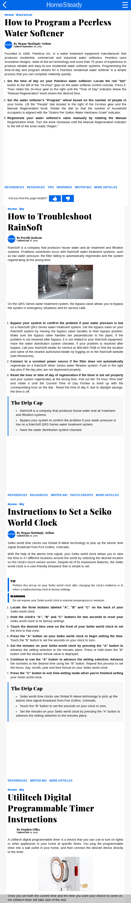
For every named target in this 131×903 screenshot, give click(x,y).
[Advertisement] (35, 158)
